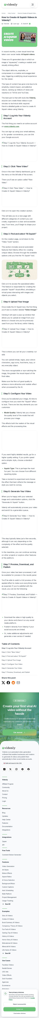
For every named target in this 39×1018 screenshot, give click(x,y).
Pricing (4, 798)
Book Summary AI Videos (10, 922)
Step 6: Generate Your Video (12, 668)
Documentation (7, 826)
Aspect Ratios (7, 877)
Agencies (5, 982)
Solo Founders (7, 978)
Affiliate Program (7, 784)
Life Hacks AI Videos (9, 950)
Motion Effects (7, 873)
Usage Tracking (7, 901)
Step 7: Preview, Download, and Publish (16, 672)
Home (3, 13)
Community (6, 787)
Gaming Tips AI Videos (10, 933)
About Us (5, 791)
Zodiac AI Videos (8, 919)
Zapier (4, 841)
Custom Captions (8, 887)
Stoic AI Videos (7, 915)
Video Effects (6, 975)
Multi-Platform (7, 894)
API (3, 845)
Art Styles (5, 870)
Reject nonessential (19, 1004)
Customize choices (20, 1013)
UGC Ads (5, 972)
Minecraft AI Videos (9, 946)
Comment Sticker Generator (11, 855)
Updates (5, 816)
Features (5, 823)
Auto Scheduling (7, 890)
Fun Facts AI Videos (9, 929)
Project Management (9, 897)
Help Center (11, 13)
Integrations (6, 830)
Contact (4, 794)
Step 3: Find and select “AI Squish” (14, 656)
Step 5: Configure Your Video (12, 664)
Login (4, 801)
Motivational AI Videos (9, 943)
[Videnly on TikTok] (4, 769)
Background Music (8, 883)
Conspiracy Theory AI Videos (12, 926)
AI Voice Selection (8, 880)
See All (7, 904)
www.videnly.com (11, 126)
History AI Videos (8, 936)
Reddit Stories (7, 968)
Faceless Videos (8, 965)
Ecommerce (6, 985)
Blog (3, 813)
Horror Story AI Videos (10, 940)
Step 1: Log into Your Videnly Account (16, 648)
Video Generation (8, 866)
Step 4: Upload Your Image (11, 660)
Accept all (19, 1009)
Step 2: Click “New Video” (11, 652)
